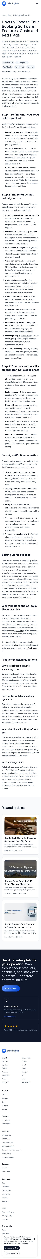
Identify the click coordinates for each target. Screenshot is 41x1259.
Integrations (6, 1120)
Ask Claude (7, 67)
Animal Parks (6, 1154)
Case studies (6, 1190)
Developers (6, 1124)
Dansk (24, 1068)
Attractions (5, 1139)
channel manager (12, 254)
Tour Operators (7, 1142)
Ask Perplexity (22, 62)
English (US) (26, 1058)
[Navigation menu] (37, 3)
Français (5, 1061)
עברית (24, 1079)
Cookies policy (22, 1243)
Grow (4, 1102)
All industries (6, 1135)
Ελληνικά (5, 1082)
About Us (5, 1168)
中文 (23, 1075)
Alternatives (6, 1194)
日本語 (24, 1061)
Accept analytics (11, 1248)
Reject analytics (11, 1253)
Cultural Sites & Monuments (11, 1150)
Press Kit (5, 1201)
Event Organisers (8, 1157)
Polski (4, 1079)
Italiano (4, 1068)
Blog (9, 15)
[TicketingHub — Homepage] (10, 3)
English (4, 1058)
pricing (15, 645)
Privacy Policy (7, 1216)
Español (4, 1065)
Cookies (5, 1219)
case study (20, 631)
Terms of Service (8, 1212)
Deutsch (5, 1072)
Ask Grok (30, 67)
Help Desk (5, 1234)
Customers (5, 1187)
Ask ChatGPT (8, 62)
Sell (3, 1095)
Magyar (24, 1072)
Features (5, 1106)
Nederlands (26, 1082)
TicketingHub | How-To (21, 15)
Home (4, 15)
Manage (5, 1098)
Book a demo (10, 988)
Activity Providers (8, 1146)
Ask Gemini (19, 67)
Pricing (4, 1109)
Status (4, 1230)
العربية (24, 1065)
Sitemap (5, 1198)
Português (5, 1075)
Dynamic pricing (25, 336)
